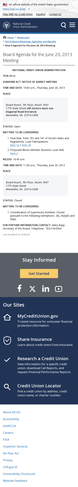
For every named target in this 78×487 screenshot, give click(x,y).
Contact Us (55, 14)
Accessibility (11, 419)
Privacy (8, 460)
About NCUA (11, 412)
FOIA (6, 440)
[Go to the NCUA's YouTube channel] (58, 288)
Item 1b (26, 145)
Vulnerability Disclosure (19, 474)
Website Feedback (15, 481)
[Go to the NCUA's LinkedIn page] (45, 288)
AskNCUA (9, 426)
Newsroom (23, 37)
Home (10, 37)
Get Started (39, 273)
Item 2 (14, 153)
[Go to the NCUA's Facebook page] (19, 288)
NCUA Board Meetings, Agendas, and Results (30, 41)
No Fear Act (11, 453)
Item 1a (14, 145)
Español (40, 14)
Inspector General (15, 446)
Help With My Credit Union (17, 14)
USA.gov (8, 467)
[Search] (63, 25)
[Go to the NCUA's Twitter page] (32, 288)
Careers (8, 433)
